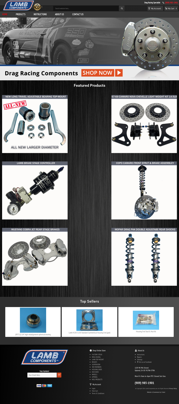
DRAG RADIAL (96, 357)
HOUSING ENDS (97, 369)
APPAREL (95, 377)
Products (20, 14)
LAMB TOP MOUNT (98, 359)
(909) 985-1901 (171, 2)
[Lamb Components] (22, 5)
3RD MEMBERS (96, 367)
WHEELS (94, 374)
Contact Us (77, 14)
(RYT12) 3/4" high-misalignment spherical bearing (33, 334)
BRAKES (94, 362)
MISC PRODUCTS (97, 379)
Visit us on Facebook (144, 362)
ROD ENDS (95, 372)
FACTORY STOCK (97, 354)
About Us (59, 14)
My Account (97, 384)
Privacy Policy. (173, 388)
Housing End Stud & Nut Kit (146, 331)
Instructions (40, 14)
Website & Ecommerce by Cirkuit (156, 392)
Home (4, 14)
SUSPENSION (96, 364)
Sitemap (139, 359)
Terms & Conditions (98, 393)
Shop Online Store (99, 350)
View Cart (95, 391)
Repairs (139, 357)
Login (93, 388)
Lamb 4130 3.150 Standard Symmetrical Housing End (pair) (89, 332)
